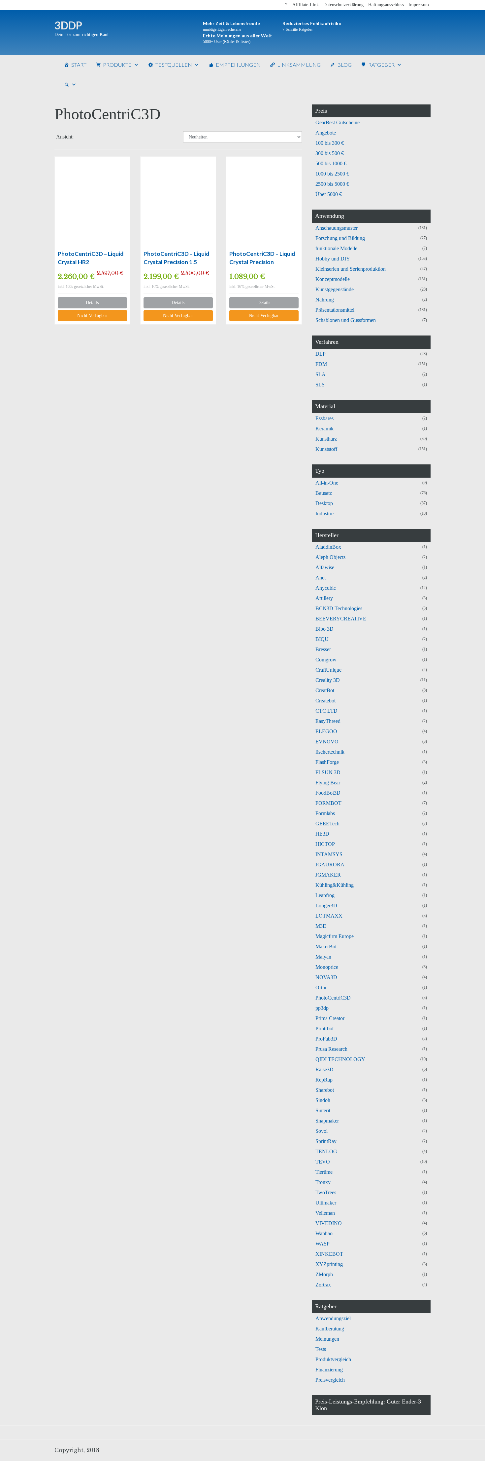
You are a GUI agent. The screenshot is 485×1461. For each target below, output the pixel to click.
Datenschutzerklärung (343, 4)
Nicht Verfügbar (92, 315)
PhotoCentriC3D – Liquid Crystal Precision (262, 257)
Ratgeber (381, 64)
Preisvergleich (330, 1380)
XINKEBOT (329, 1254)
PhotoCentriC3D (333, 998)
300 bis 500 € (329, 153)
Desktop (324, 503)
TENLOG (326, 1151)
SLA (320, 374)
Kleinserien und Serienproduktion (350, 269)
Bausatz (323, 493)
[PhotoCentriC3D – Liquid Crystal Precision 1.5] (178, 203)
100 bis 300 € (329, 143)
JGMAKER (328, 875)
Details (92, 302)
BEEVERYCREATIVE (340, 618)
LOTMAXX (328, 916)
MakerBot (326, 946)
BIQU (322, 639)
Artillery (324, 598)
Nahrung (324, 299)
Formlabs (325, 813)
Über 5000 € (328, 194)
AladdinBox (328, 547)
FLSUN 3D (327, 772)
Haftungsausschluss (386, 4)
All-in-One (326, 483)
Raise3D (324, 1069)
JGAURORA (329, 864)
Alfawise (324, 567)
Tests (320, 1349)
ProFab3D (326, 1039)
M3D (321, 926)
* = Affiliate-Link (302, 4)
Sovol (321, 1131)
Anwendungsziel (333, 1318)
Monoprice (326, 967)
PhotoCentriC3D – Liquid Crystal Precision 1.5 (176, 257)
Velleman (325, 1213)
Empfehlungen (238, 64)
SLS (320, 384)
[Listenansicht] (101, 137)
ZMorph (324, 1274)
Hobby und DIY (332, 258)
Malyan (323, 957)
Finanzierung (329, 1369)
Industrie (324, 513)
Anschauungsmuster (336, 228)
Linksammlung (299, 64)
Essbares (324, 418)
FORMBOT (328, 803)
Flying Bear (327, 782)
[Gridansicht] (84, 137)
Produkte (117, 64)
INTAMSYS (328, 854)
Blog (344, 64)
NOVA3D (326, 977)
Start (78, 64)
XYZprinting (329, 1264)
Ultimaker (325, 1202)
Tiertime (324, 1172)
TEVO (322, 1162)
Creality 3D (327, 680)
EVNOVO (327, 741)
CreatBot (324, 690)
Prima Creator (329, 1018)
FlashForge (327, 762)
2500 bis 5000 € (332, 184)
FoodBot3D (327, 793)
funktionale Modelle (336, 248)
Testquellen (173, 64)
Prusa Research (331, 1049)
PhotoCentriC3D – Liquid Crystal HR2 (90, 257)
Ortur (321, 987)
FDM (321, 364)
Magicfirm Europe (334, 936)
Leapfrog (325, 895)
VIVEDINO (328, 1223)
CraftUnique (328, 670)
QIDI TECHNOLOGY (340, 1059)
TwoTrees (325, 1192)
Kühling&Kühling (334, 885)
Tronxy (323, 1182)
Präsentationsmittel (334, 310)
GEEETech (327, 823)
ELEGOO (326, 731)
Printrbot (324, 1028)
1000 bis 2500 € (332, 174)
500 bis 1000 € (330, 163)
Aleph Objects (330, 557)
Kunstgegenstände (334, 289)
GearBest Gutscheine (337, 122)
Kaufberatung (329, 1328)
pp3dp (322, 1008)
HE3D (322, 834)
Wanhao (324, 1233)
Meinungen (327, 1339)
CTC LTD (326, 711)
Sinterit (322, 1110)
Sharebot (324, 1090)
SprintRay (326, 1141)
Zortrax (323, 1284)
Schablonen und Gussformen (345, 320)
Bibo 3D (324, 629)
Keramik (324, 428)
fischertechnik (329, 752)
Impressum (418, 4)
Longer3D (326, 905)
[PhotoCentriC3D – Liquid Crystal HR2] (92, 203)
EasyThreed (327, 721)
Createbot (325, 700)
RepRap (324, 1080)
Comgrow (326, 659)
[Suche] (70, 85)
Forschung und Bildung (340, 238)
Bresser (323, 649)
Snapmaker (327, 1121)
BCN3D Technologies (338, 608)
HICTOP (325, 844)
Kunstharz (326, 439)
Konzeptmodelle (332, 279)
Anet (320, 577)
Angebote (325, 133)
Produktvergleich (333, 1359)
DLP (320, 354)
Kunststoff (326, 449)
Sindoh (322, 1100)
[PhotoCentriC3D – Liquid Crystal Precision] (264, 203)
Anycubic (325, 588)
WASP (322, 1243)
